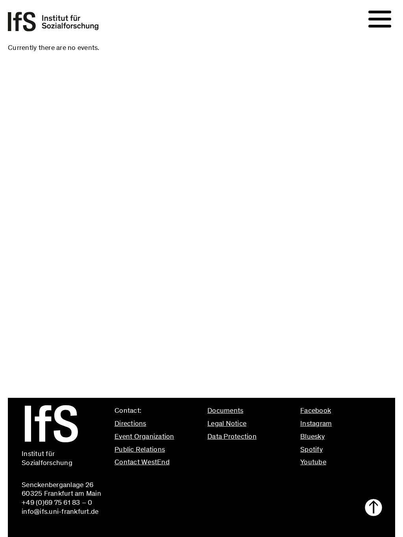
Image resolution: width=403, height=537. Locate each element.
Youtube (313, 462)
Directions (130, 423)
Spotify (311, 449)
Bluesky (312, 436)
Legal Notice (226, 423)
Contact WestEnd (142, 462)
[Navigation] (379, 19)
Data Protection (232, 436)
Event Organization (144, 436)
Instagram (316, 423)
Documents (225, 410)
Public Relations (140, 449)
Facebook (315, 410)
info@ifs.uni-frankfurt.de (153, 478)
